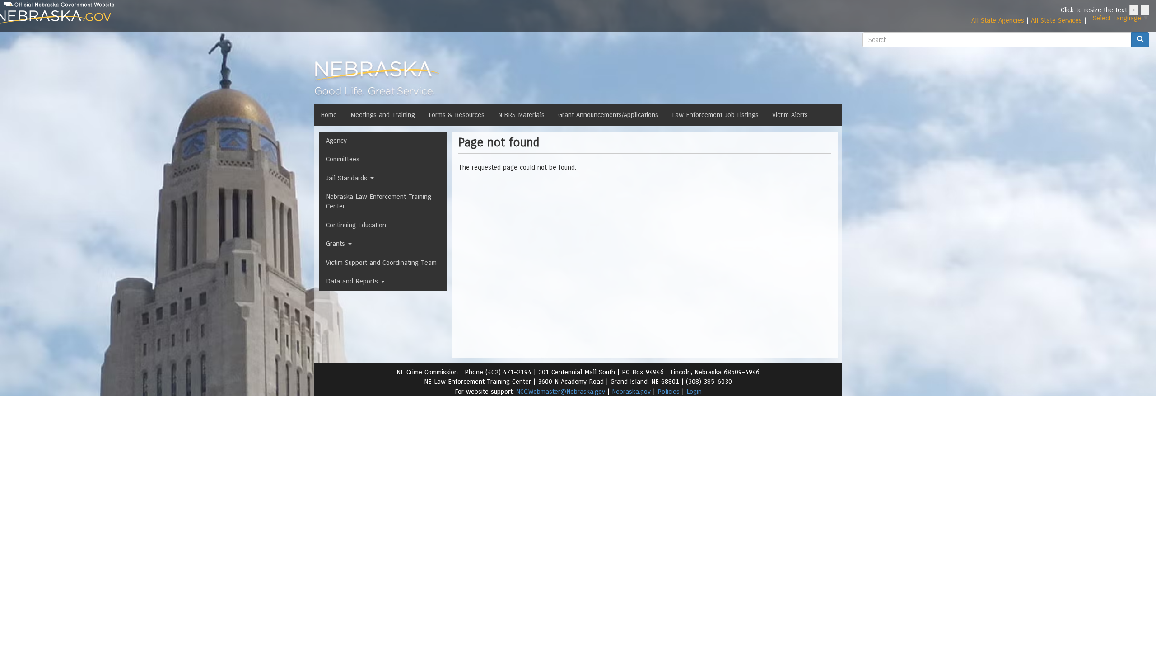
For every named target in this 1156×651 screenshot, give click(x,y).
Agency (336, 141)
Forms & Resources (457, 115)
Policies (668, 391)
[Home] (376, 81)
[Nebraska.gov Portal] (189, 17)
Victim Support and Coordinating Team (381, 263)
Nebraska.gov (631, 391)
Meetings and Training (382, 115)
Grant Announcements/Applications (608, 115)
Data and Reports (353, 281)
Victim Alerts (790, 115)
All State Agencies (997, 20)
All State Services (1056, 20)
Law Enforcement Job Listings (715, 115)
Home (329, 115)
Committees (342, 159)
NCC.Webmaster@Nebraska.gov (560, 391)
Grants (336, 244)
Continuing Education (356, 225)
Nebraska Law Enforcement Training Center (378, 201)
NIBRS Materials (521, 115)
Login (694, 391)
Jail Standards (347, 178)
